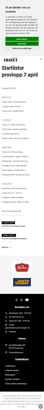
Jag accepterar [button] (22, 39)
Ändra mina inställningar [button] (22, 48)
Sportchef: (19, 321)
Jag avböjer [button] (22, 44)
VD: (16, 317)
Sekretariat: (19, 313)
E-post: (17, 326)
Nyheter (5, 247)
